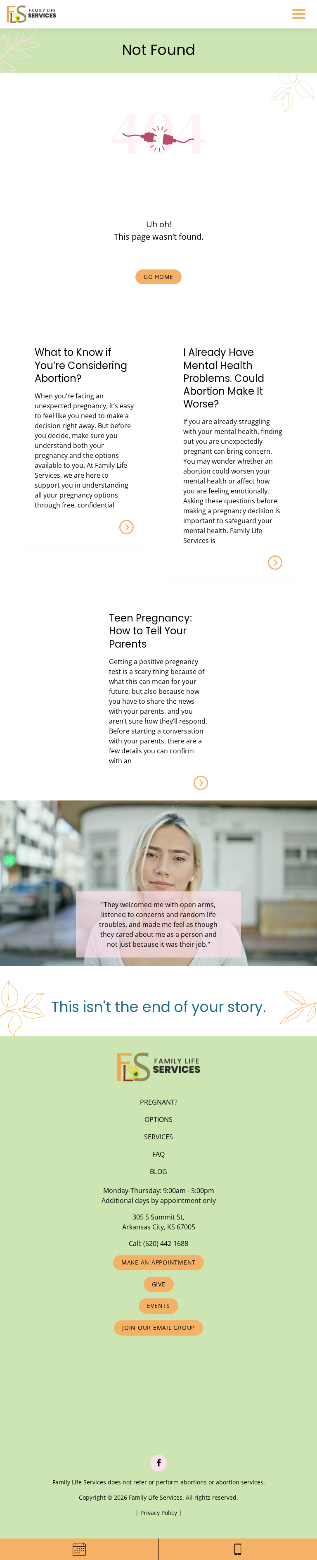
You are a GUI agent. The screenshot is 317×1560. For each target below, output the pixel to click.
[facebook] (158, 1463)
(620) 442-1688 (165, 1243)
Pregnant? (158, 1102)
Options (158, 1119)
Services (158, 1136)
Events (158, 1306)
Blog (158, 1171)
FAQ (158, 1154)
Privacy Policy (159, 1513)
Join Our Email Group (158, 1327)
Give (159, 1284)
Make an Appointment (158, 1262)
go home (158, 277)
